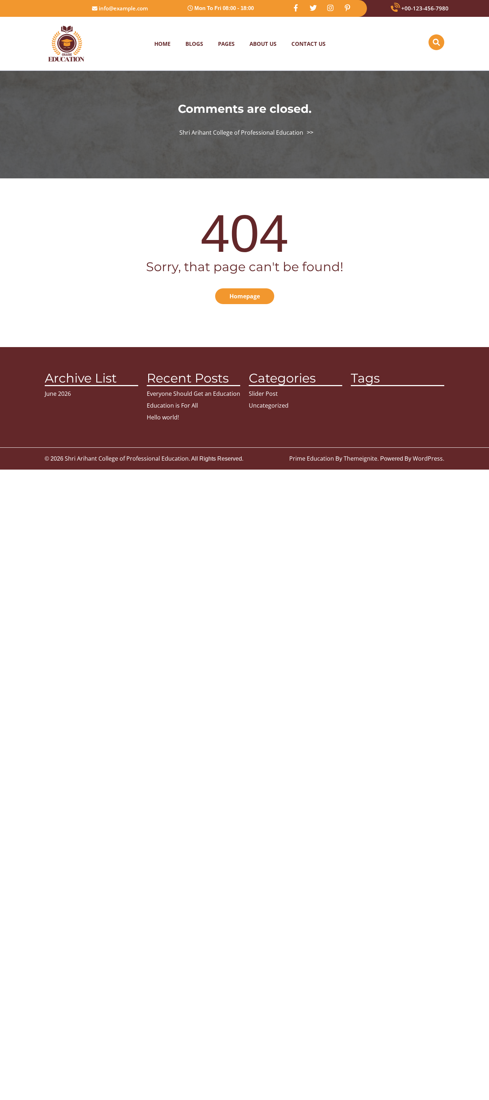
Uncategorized (269, 405)
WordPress (428, 458)
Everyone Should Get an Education (193, 394)
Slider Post (263, 394)
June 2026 (58, 394)
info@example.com (122, 8)
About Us (263, 43)
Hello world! (163, 417)
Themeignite (360, 458)
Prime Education (311, 458)
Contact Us (308, 43)
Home (162, 43)
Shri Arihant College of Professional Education (241, 132)
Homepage (244, 296)
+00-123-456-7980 (424, 8)
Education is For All (172, 405)
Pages (226, 43)
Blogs (194, 43)
